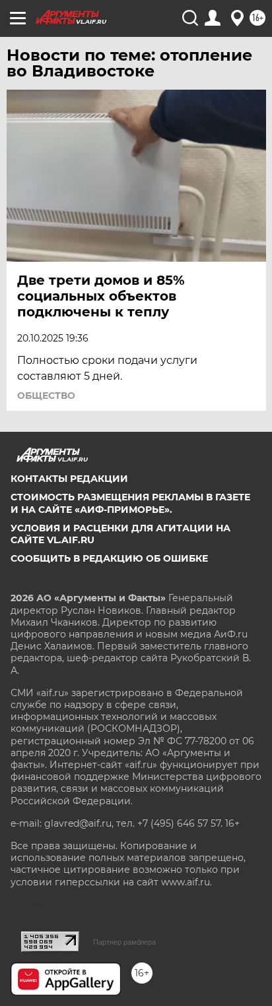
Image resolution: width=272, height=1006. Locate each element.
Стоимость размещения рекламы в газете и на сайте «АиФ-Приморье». (130, 503)
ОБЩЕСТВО (46, 395)
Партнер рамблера (124, 942)
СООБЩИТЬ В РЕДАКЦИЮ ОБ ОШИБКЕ (109, 558)
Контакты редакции (69, 479)
